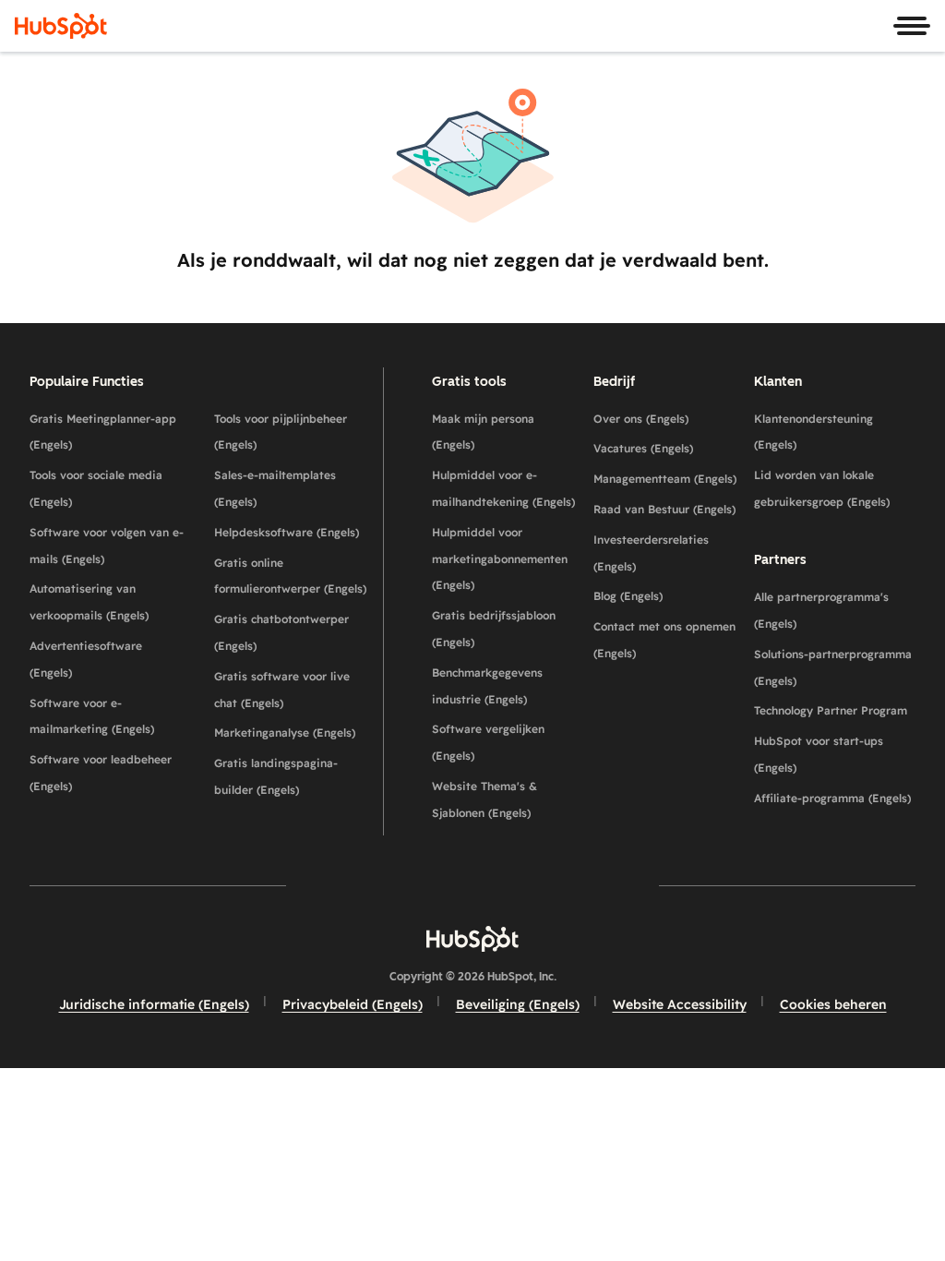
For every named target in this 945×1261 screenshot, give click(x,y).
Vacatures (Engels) (643, 448)
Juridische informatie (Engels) (154, 1004)
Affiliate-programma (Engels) (832, 798)
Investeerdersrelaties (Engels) (651, 553)
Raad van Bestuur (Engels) (664, 509)
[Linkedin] (526, 884)
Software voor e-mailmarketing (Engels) (92, 716)
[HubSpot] (61, 26)
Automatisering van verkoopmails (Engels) (89, 602)
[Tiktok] (633, 884)
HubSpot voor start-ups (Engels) (818, 754)
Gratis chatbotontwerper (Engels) (281, 632)
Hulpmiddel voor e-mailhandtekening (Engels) (503, 488)
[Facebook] (312, 884)
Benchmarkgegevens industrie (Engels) (487, 686)
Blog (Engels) (628, 596)
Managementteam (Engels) (664, 479)
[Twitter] (472, 884)
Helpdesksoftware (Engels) (286, 532)
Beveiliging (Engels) (518, 1004)
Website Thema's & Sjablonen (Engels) (484, 799)
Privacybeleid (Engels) (352, 1004)
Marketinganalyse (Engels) (284, 732)
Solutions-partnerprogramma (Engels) (833, 667)
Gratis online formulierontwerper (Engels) (290, 576)
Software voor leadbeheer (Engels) (101, 772)
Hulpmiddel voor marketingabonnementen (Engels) (500, 559)
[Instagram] (365, 884)
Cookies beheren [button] (833, 1004)
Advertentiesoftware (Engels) (86, 659)
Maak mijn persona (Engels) (483, 432)
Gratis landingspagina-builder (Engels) (276, 776)
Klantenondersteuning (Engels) (813, 432)
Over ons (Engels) (640, 419)
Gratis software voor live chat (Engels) (282, 689)
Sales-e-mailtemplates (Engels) (275, 488)
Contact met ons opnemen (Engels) (664, 639)
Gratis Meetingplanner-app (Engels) (103, 432)
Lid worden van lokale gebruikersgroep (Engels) (822, 488)
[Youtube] (419, 884)
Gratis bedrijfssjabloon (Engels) (494, 628)
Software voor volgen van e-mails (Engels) (107, 545)
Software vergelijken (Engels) (488, 742)
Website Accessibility (680, 1004)
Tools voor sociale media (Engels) (96, 488)
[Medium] (580, 884)
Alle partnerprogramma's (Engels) (821, 610)
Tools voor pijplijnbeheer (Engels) (280, 432)
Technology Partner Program (830, 710)
